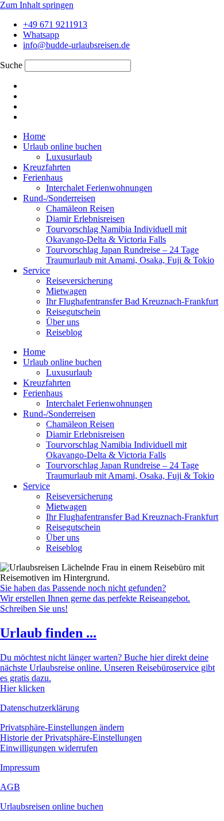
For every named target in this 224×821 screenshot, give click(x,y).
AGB (10, 787)
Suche (11, 65)
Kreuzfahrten (47, 167)
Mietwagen (66, 291)
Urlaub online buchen (62, 146)
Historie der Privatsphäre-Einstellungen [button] (71, 737)
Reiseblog (64, 332)
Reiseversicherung (79, 281)
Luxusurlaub (69, 157)
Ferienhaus (43, 177)
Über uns (62, 322)
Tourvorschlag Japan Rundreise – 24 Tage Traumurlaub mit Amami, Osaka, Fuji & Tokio (130, 255)
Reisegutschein (73, 311)
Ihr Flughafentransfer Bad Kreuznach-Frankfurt (132, 301)
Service (36, 270)
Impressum (20, 767)
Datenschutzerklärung (39, 708)
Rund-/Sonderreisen (59, 198)
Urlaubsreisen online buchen (51, 806)
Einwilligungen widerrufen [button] (49, 748)
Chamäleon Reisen (80, 208)
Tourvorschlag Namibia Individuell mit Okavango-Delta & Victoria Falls (116, 234)
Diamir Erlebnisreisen (85, 219)
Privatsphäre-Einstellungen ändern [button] (62, 727)
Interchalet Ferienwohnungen (99, 188)
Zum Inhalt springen (37, 5)
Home (34, 136)
